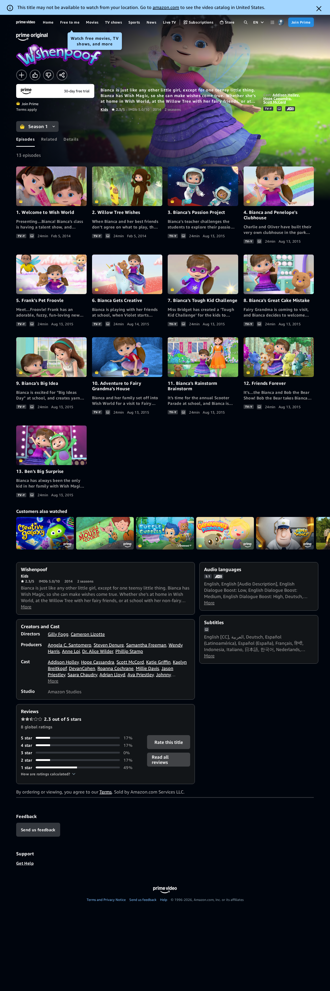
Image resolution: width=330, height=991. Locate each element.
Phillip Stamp (129, 651)
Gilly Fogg (58, 634)
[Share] (62, 75)
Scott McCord (274, 102)
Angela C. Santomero (69, 644)
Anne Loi (71, 651)
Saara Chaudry (82, 674)
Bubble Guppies (165, 533)
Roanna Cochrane (115, 668)
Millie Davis (147, 668)
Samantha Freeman (146, 644)
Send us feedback (142, 900)
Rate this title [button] (168, 742)
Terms (105, 791)
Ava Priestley (141, 674)
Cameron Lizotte (88, 634)
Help (163, 900)
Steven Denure (109, 644)
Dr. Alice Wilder (97, 651)
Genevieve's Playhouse (225, 533)
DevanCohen (82, 668)
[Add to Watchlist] (21, 75)
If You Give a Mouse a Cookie (105, 533)
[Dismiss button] (319, 8)
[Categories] (272, 22)
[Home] (25, 22)
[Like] (35, 75)
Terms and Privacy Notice (106, 900)
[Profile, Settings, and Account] (281, 22)
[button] (48, 774)
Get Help (25, 863)
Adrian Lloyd (112, 674)
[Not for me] (48, 75)
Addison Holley (286, 95)
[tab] (25, 139)
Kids (104, 109)
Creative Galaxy (45, 533)
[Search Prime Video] (245, 22)
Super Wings (285, 533)
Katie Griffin (158, 662)
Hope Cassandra (277, 98)
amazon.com (166, 7)
